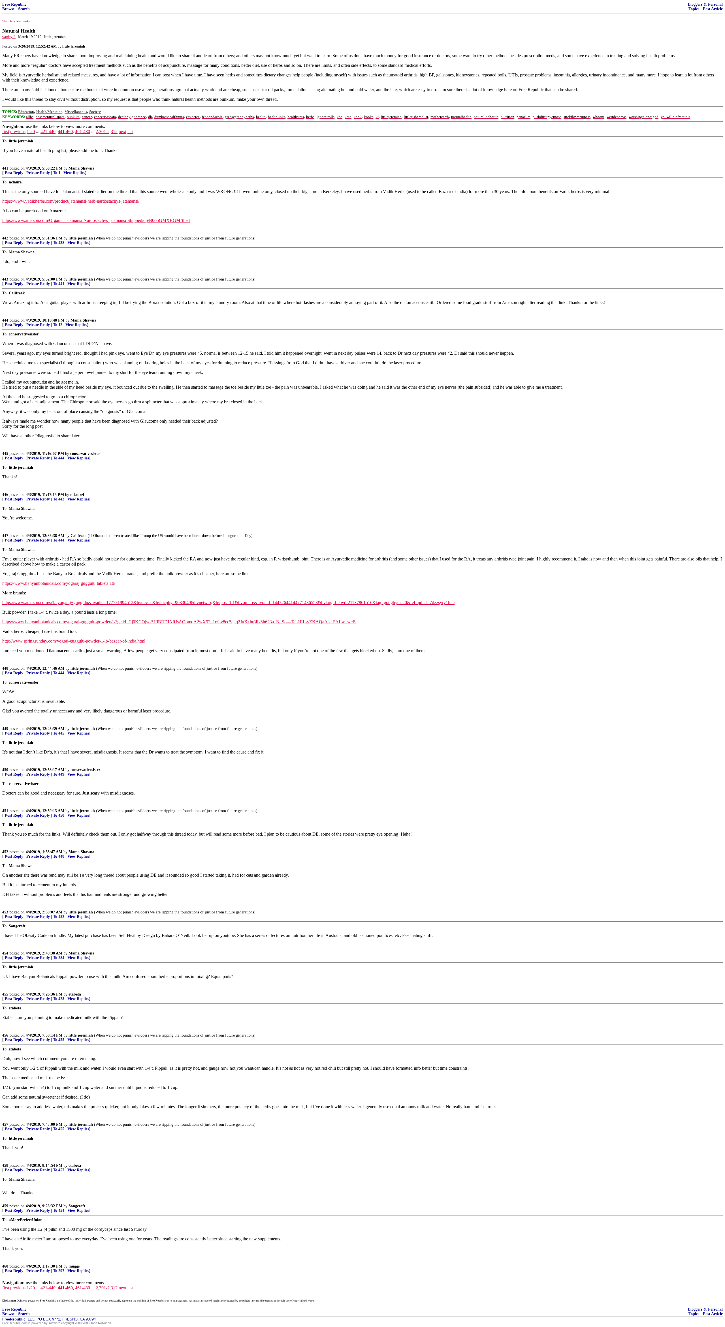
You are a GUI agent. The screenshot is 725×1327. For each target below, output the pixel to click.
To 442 (58, 499)
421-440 (48, 131)
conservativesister (85, 453)
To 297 (58, 1271)
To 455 (58, 1040)
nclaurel (77, 495)
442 (5, 238)
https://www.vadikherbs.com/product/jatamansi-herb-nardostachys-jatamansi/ (70, 201)
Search (24, 9)
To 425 (58, 999)
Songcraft (77, 1206)
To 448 (58, 856)
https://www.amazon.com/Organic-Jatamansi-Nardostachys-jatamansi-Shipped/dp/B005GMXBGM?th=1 (96, 220)
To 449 (58, 774)
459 (5, 1206)
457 (5, 1124)
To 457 (58, 1170)
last (130, 131)
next (122, 131)
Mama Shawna (81, 168)
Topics (693, 9)
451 (5, 811)
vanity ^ (9, 37)
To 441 (58, 284)
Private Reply (38, 173)
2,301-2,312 (107, 131)
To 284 (58, 958)
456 (5, 1035)
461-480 (82, 131)
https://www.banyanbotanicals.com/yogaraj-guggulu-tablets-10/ (58, 583)
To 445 (58, 733)
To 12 (57, 325)
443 (5, 279)
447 (5, 536)
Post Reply (14, 173)
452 (5, 852)
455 (5, 994)
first (5, 131)
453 (5, 912)
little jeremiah (81, 238)
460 (5, 1266)
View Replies (74, 173)
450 (5, 770)
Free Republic (14, 4)
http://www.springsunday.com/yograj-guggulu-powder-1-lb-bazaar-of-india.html (73, 641)
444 (5, 320)
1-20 (31, 131)
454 (5, 953)
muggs (74, 1266)
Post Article (713, 9)
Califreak (79, 536)
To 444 (58, 458)
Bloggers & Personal (705, 4)
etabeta (75, 994)
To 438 (58, 243)
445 (5, 453)
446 (5, 495)
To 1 (56, 173)
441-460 (65, 131)
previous (17, 131)
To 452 (58, 917)
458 (5, 1165)
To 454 (58, 1210)
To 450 (58, 815)
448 (5, 668)
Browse (8, 9)
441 (5, 168)
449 (5, 729)
